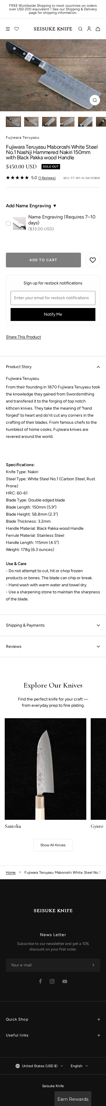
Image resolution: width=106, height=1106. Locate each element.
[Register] (93, 965)
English (76, 1066)
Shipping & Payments (25, 625)
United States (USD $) (39, 1066)
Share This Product (23, 337)
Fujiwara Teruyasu (22, 137)
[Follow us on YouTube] (65, 981)
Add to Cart (43, 260)
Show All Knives (53, 845)
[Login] (89, 29)
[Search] (80, 29)
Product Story (19, 366)
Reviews (13, 646)
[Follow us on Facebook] (40, 981)
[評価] (16, 29)
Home (11, 872)
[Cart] (98, 29)
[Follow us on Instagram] (52, 981)
